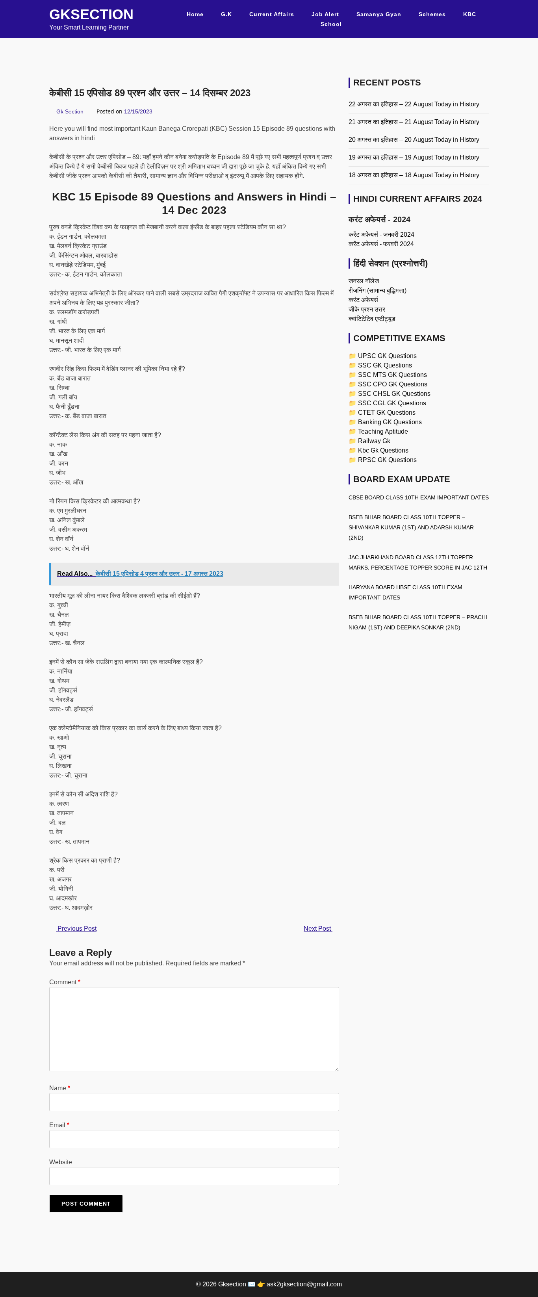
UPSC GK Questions (387, 356)
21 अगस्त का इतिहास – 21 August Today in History (414, 122)
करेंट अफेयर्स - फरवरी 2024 (381, 244)
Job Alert (325, 14)
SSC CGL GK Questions (392, 403)
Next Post (318, 928)
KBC (469, 14)
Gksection (91, 14)
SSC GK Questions (385, 365)
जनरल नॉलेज (364, 281)
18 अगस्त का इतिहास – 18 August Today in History (414, 175)
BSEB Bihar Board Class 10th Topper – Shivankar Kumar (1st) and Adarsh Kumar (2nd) (411, 527)
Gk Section (69, 111)
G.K (226, 14)
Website (60, 1162)
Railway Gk (374, 441)
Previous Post (76, 928)
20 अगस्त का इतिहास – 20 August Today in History (414, 139)
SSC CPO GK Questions (392, 384)
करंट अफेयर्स (363, 300)
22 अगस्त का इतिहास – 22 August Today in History (414, 104)
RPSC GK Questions (387, 459)
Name (59, 1088)
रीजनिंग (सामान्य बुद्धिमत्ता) (377, 290)
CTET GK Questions (387, 412)
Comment (64, 982)
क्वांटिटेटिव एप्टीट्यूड (372, 318)
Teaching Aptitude (383, 431)
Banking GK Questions (390, 422)
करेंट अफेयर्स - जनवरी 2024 (381, 234)
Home (195, 14)
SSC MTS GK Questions (392, 374)
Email (59, 1125)
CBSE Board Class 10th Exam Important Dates (419, 497)
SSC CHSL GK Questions (394, 393)
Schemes (432, 14)
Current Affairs (271, 14)
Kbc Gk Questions (383, 450)
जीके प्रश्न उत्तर (367, 309)
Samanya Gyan (378, 14)
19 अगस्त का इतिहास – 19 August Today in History (414, 157)
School (331, 24)
